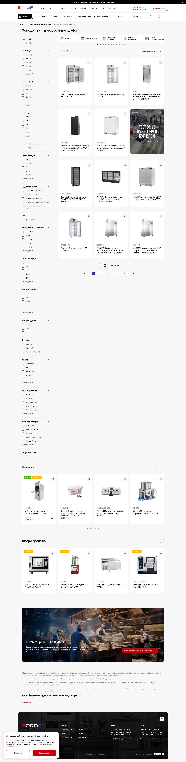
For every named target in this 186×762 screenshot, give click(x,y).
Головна (20, 24)
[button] (157, 467)
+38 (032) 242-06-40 (139, 9)
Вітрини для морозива (111, 38)
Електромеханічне (85, 16)
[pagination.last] (138, 273)
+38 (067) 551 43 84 (148, 734)
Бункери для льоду (92, 38)
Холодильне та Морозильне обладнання (39, 24)
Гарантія (112, 8)
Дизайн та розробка (144, 754)
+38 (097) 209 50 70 (117, 732)
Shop (43, 16)
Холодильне (67, 16)
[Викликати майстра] (107, 2)
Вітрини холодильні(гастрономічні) (157, 38)
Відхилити (18, 753)
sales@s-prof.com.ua (156, 739)
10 (124, 273)
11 (128, 273)
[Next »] (133, 273)
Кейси (73, 8)
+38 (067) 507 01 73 (117, 734)
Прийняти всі (44, 753)
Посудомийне (102, 16)
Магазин (64, 733)
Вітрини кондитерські (132, 38)
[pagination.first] (85, 273)
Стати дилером (66, 729)
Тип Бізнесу (117, 16)
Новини (82, 729)
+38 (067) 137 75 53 (148, 732)
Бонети (66, 38)
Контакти (83, 8)
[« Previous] (89, 273)
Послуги (61, 8)
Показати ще (114, 265)
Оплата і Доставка (98, 8)
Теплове (54, 16)
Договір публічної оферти (96, 754)
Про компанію (46, 8)
